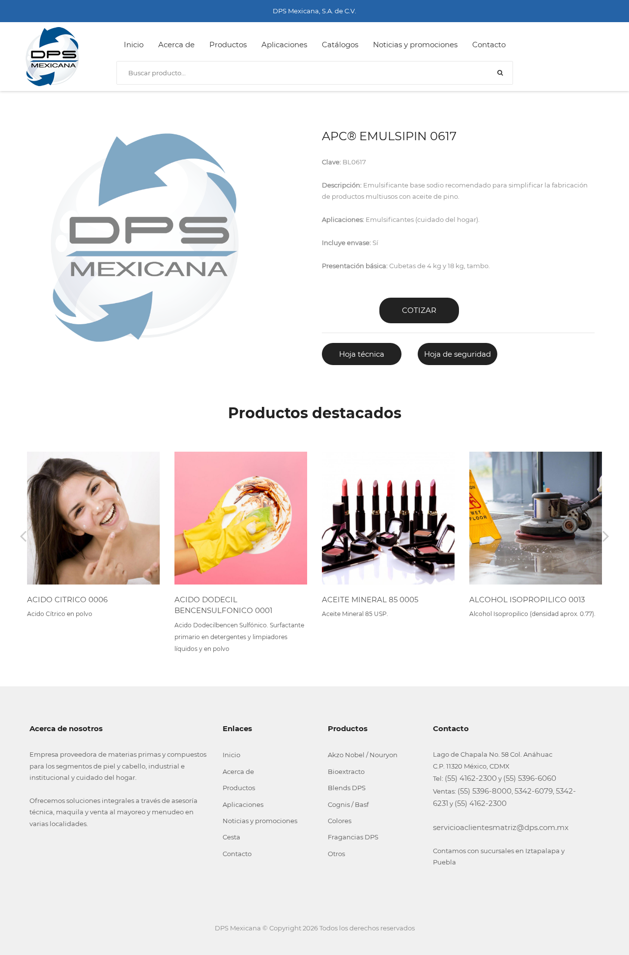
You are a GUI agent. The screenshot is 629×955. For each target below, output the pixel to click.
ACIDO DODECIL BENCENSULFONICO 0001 (223, 605)
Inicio (133, 44)
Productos (228, 44)
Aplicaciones (284, 44)
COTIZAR (419, 310)
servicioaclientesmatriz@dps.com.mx (501, 827)
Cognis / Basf (348, 804)
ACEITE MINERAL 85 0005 (370, 599)
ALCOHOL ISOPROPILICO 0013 (527, 599)
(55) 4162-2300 (471, 778)
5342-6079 (534, 791)
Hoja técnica (361, 354)
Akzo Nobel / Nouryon (363, 755)
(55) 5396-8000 (484, 791)
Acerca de (176, 44)
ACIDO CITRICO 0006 (67, 599)
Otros (336, 854)
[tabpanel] (144, 237)
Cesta (231, 837)
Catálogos (340, 44)
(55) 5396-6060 (529, 778)
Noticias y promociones (415, 44)
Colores (339, 821)
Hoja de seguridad (457, 354)
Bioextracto (346, 771)
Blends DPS (347, 788)
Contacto (489, 44)
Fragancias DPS (353, 837)
